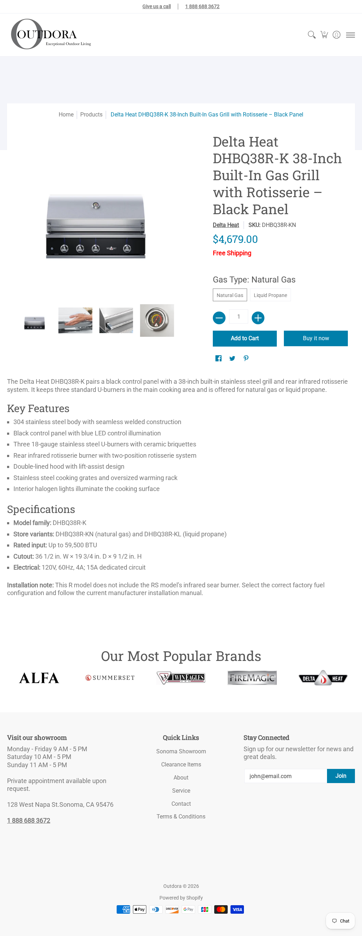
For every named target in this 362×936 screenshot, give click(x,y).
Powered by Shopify (181, 898)
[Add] (258, 318)
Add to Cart (245, 338)
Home (66, 114)
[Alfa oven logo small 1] (39, 677)
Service (181, 790)
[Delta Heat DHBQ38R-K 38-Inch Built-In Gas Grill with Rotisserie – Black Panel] (35, 321)
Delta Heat (226, 225)
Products (91, 114)
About (181, 777)
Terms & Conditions (181, 816)
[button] (324, 34)
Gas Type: (254, 280)
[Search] (311, 34)
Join (340, 775)
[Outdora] (49, 34)
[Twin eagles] (181, 677)
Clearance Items (181, 764)
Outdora (172, 886)
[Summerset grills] (110, 678)
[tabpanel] (181, 489)
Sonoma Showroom (181, 751)
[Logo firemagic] (252, 677)
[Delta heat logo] (323, 677)
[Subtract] (219, 318)
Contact (181, 803)
